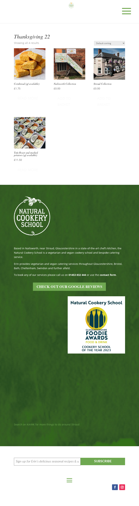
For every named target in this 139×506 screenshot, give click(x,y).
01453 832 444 (77, 275)
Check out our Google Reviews (69, 286)
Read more (28, 98)
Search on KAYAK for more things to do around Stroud (46, 424)
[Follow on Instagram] (122, 487)
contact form (108, 275)
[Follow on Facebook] (115, 487)
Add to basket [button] (64, 101)
